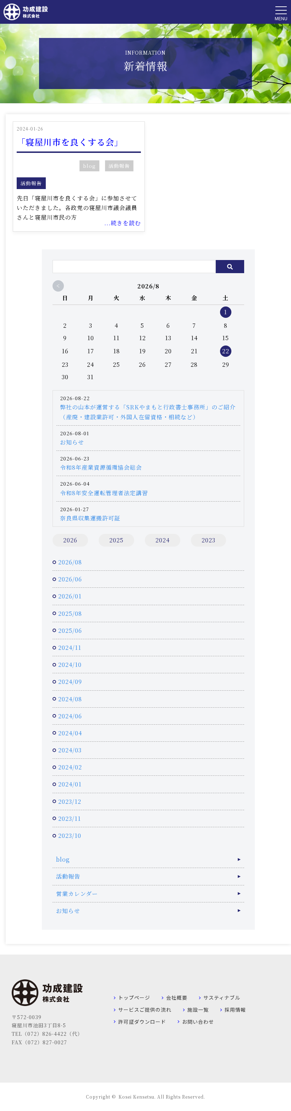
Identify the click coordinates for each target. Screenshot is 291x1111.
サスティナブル (221, 997)
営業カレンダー (77, 894)
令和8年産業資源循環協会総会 (101, 467)
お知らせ (72, 442)
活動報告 (119, 165)
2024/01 (70, 784)
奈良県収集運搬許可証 (90, 518)
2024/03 (70, 750)
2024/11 (69, 647)
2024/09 (70, 682)
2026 (70, 540)
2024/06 (70, 716)
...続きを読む (122, 223)
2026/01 (70, 596)
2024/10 (70, 664)
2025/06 (70, 630)
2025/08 (70, 613)
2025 (116, 540)
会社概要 (176, 997)
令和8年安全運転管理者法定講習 (104, 493)
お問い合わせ (198, 1021)
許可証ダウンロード (142, 1021)
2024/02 (70, 767)
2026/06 (70, 579)
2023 (208, 540)
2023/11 (69, 818)
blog (89, 165)
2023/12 (69, 801)
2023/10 (69, 835)
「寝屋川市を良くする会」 (70, 142)
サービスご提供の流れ (144, 1009)
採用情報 (235, 1009)
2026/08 (70, 562)
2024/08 (70, 699)
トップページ (134, 997)
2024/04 (70, 733)
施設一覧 (198, 1009)
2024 (162, 540)
